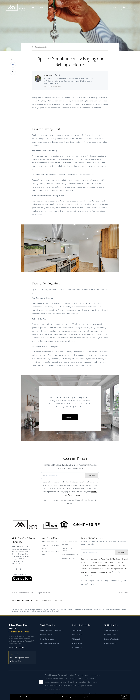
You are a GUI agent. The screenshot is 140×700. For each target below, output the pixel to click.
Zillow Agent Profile (111, 630)
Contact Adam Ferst (68, 558)
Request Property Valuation (49, 643)
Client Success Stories (49, 542)
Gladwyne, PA (77, 643)
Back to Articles (41, 47)
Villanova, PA (76, 639)
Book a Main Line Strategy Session (52, 630)
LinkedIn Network (110, 643)
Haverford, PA (77, 648)
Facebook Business (110, 635)
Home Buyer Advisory (47, 639)
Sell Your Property (46, 635)
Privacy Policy (123, 593)
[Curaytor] (22, 581)
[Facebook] (12, 569)
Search (50, 7)
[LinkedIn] (16, 569)
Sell (41, 7)
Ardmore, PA (76, 630)
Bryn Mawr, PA (77, 635)
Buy (33, 7)
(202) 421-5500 (19, 648)
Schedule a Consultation (70, 554)
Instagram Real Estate (111, 639)
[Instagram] (20, 569)
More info (104, 697)
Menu (114, 7)
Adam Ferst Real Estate (18, 627)
